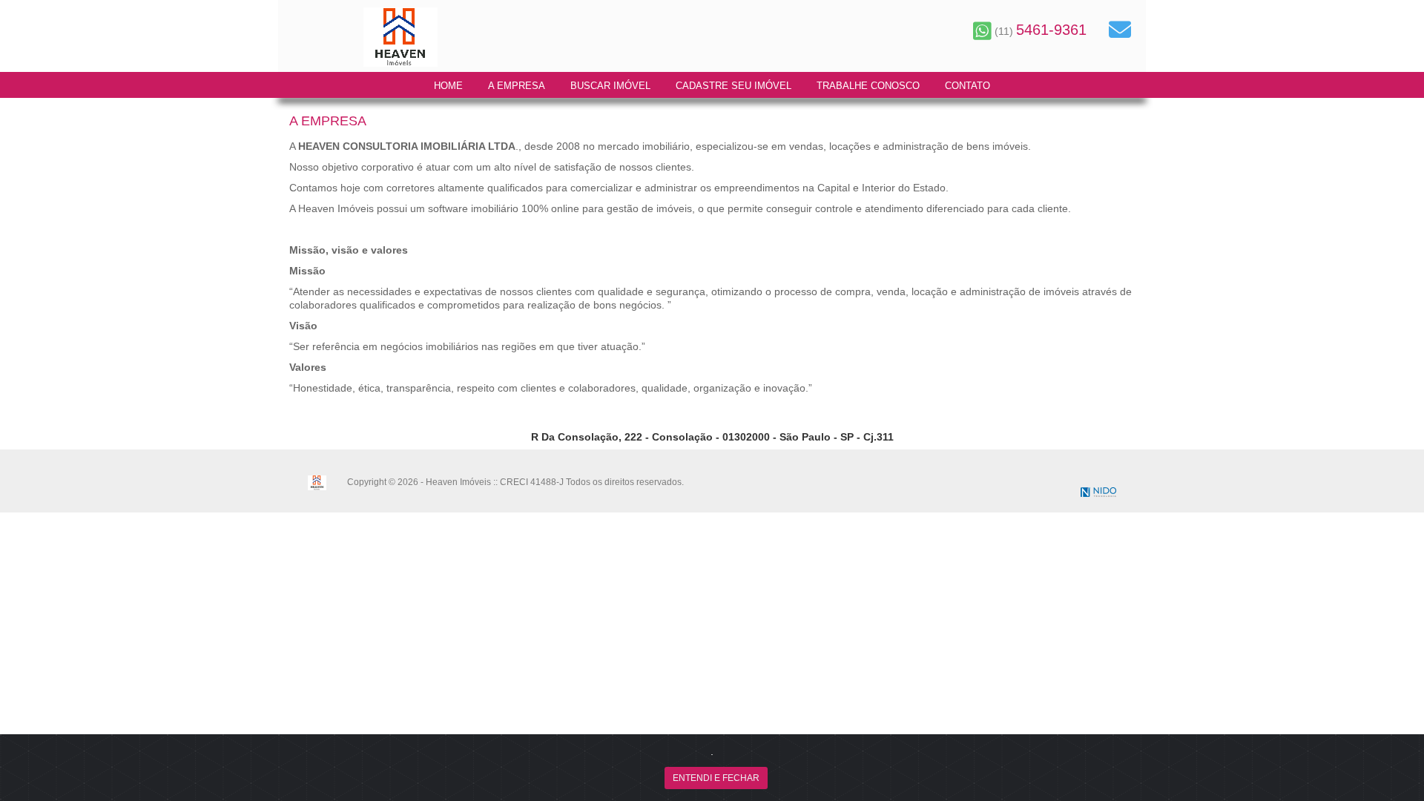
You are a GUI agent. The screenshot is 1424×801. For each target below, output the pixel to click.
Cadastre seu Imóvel (733, 85)
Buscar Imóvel (610, 85)
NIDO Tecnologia (1098, 492)
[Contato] (1120, 29)
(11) (1039, 31)
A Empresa (516, 85)
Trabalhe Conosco (868, 85)
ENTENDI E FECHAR (716, 778)
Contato (967, 85)
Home (448, 85)
